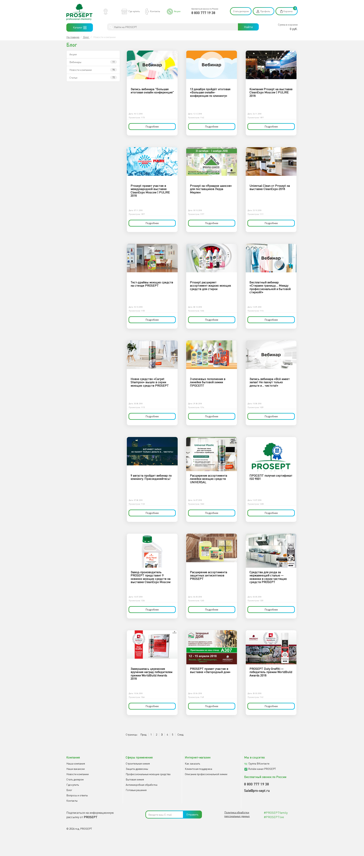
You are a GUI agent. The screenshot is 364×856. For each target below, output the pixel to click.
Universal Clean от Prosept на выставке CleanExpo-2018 (269, 187)
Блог (86, 37)
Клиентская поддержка (198, 768)
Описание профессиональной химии (206, 774)
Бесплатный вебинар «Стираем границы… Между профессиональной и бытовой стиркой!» (270, 287)
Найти (248, 27)
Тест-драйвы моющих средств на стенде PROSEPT (152, 284)
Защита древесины (137, 768)
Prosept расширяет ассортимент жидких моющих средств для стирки (210, 285)
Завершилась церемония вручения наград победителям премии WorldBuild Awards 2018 (151, 674)
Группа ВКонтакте (258, 763)
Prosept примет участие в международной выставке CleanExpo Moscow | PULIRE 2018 (150, 191)
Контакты (155, 11)
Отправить (192, 814)
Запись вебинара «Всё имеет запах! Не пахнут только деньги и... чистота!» (269, 382)
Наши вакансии (75, 768)
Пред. (143, 734)
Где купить (134, 11)
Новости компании (80, 69)
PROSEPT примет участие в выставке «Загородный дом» (210, 670)
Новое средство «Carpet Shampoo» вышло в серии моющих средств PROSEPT (150, 382)
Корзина (288, 11)
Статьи (73, 77)
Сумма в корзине (288, 24)
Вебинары (75, 62)
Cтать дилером (75, 779)
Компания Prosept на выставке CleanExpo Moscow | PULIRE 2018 (271, 92)
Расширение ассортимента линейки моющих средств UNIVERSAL (208, 479)
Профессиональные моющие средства (148, 774)
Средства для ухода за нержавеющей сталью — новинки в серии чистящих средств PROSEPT (268, 577)
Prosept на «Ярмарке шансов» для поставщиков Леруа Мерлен (211, 189)
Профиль (265, 11)
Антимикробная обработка (141, 784)
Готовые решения (136, 790)
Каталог (78, 27)
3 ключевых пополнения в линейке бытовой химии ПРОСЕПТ (207, 382)
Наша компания (75, 763)
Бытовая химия (135, 779)
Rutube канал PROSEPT (262, 768)
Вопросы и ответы (77, 795)
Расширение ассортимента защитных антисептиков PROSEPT (208, 575)
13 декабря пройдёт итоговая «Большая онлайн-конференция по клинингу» (210, 92)
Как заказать (192, 763)
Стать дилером (241, 11)
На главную (72, 37)
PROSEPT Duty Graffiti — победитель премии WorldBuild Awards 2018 (270, 672)
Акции (177, 11)
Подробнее (152, 126)
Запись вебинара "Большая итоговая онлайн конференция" (152, 90)
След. (180, 734)
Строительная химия (138, 763)
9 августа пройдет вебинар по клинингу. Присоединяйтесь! (151, 477)
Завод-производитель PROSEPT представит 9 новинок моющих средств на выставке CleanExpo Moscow (151, 577)
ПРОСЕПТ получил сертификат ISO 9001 (270, 477)
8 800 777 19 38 (203, 13)
